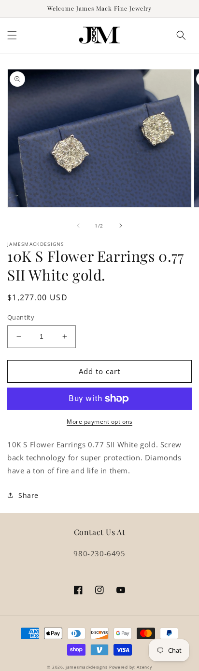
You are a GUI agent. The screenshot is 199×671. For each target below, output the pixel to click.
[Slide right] (120, 225)
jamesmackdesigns (86, 667)
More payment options (99, 421)
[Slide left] (78, 225)
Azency (144, 667)
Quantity (20, 317)
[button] (12, 35)
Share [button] (28, 495)
